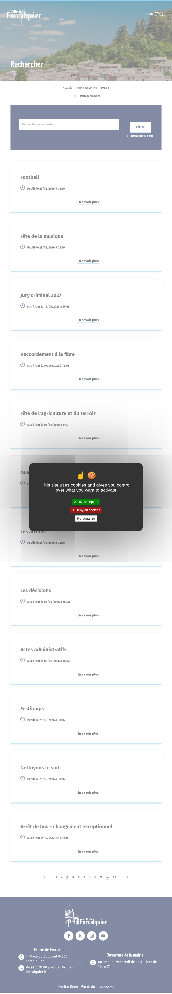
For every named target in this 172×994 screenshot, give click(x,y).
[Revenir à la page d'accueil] (24, 22)
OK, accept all (87, 502)
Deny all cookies (87, 510)
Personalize (86, 518)
